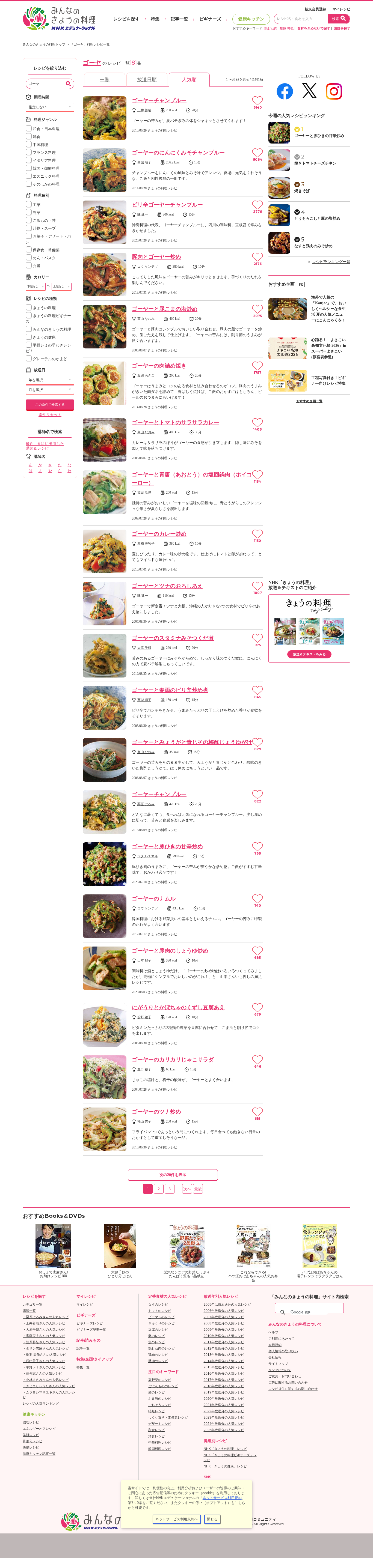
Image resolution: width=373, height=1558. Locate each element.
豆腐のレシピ (158, 1330)
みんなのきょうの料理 (51, 329)
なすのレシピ (158, 1304)
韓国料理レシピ (159, 1449)
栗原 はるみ (146, 804)
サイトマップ (278, 1364)
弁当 (36, 266)
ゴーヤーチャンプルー (159, 100)
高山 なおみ (146, 319)
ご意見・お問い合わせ (284, 1376)
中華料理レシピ (159, 1442)
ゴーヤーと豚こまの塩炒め (164, 309)
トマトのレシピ (159, 1311)
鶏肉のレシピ (158, 1355)
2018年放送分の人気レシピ (224, 1386)
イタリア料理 (44, 161)
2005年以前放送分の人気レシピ (227, 1304)
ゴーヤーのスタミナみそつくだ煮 (173, 638)
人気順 (189, 79)
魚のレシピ (156, 1342)
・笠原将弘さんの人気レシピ (44, 1342)
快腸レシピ (31, 1447)
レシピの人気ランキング (41, 1403)
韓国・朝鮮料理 (46, 168)
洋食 (36, 137)
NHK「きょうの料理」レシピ (225, 1449)
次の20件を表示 (172, 1175)
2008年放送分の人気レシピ (224, 1323)
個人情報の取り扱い (283, 1351)
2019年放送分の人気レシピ (224, 1392)
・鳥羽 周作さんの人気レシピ (44, 1355)
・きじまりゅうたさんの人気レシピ (49, 1386)
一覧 (104, 79)
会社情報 (275, 1357)
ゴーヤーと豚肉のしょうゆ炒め (170, 951)
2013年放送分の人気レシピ (224, 1355)
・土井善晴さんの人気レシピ (44, 1323)
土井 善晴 (144, 110)
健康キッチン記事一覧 (39, 1454)
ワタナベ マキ (147, 856)
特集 (155, 19)
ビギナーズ (210, 19)
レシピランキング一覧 (331, 262)
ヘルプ (273, 1332)
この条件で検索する (50, 405)
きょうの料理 (44, 308)
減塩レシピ (31, 1422)
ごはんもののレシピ (163, 1386)
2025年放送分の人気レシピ (224, 1430)
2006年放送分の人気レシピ (224, 1311)
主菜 (36, 205)
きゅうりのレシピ (161, 1323)
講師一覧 (29, 1311)
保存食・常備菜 (46, 250)
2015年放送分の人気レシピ (224, 1367)
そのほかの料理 (46, 184)
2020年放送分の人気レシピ (224, 1399)
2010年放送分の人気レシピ (224, 1336)
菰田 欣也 (144, 492)
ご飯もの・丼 (44, 221)
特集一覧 (83, 1367)
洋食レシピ (156, 1436)
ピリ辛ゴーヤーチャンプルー (167, 205)
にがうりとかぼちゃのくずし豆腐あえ (178, 1007)
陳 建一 (142, 214)
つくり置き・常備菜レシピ (168, 1417)
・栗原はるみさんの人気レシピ (46, 1317)
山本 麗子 (144, 960)
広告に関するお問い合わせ (288, 1382)
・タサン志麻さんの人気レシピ (46, 1348)
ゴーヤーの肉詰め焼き (159, 366)
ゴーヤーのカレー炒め (159, 534)
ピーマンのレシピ (161, 1317)
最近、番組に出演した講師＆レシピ (45, 446)
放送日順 (147, 79)
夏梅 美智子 (146, 543)
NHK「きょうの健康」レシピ (225, 1466)
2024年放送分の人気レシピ (224, 1424)
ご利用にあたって (281, 1339)
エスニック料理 (46, 176)
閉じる (212, 1519)
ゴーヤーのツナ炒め (156, 1112)
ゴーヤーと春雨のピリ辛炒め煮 (170, 690)
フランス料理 (44, 153)
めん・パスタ (44, 258)
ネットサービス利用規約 (222, 1498)
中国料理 (40, 145)
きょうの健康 (44, 337)
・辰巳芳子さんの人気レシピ (44, 1361)
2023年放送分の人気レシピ (224, 1417)
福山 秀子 (144, 1121)
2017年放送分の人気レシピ (224, 1380)
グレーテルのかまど (49, 359)
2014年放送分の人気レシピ (224, 1361)
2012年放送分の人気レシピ (224, 1348)
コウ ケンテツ (147, 266)
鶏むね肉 (270, 28)
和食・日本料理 (46, 129)
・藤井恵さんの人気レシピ (42, 1373)
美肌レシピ (31, 1435)
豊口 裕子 (144, 1069)
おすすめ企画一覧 (309, 401)
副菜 (36, 213)
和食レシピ (156, 1430)
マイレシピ (341, 9)
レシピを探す (126, 19)
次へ (187, 1189)
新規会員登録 (315, 9)
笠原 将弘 (287, 28)
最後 (198, 1189)
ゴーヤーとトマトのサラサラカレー (175, 422)
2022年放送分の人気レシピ (224, 1411)
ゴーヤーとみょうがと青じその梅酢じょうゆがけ (192, 742)
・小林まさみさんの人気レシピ (46, 1380)
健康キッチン (251, 19)
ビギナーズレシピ (89, 1323)
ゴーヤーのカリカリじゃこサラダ (173, 1059)
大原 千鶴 (144, 648)
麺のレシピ (156, 1392)
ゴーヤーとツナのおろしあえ (167, 586)
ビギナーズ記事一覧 (91, 1330)
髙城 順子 (144, 162)
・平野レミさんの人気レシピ (44, 1367)
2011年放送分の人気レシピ (224, 1342)
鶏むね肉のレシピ (161, 1348)
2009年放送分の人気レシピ (224, 1330)
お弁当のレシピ (159, 1399)
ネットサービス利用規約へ (176, 1519)
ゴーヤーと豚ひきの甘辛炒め (167, 846)
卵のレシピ (156, 1336)
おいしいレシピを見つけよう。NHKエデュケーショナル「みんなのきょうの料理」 (59, 18)
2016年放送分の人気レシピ (224, 1373)
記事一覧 (179, 19)
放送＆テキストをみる (309, 654)
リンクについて (279, 1370)
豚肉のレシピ (158, 1361)
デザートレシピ (159, 1424)
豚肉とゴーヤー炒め (156, 257)
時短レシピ (156, 1411)
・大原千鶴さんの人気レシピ (44, 1330)
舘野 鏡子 (144, 1017)
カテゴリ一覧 (32, 1304)
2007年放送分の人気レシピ (224, 1317)
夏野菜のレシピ (159, 1380)
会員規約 (275, 1345)
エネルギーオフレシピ (39, 1429)
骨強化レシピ (32, 1441)
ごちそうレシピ (159, 1405)
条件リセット (50, 415)
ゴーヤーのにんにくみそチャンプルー (178, 153)
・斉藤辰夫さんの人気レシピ (44, 1336)
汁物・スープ (44, 228)
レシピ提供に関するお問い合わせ (293, 1389)
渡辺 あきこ (146, 375)
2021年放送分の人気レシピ (224, 1405)
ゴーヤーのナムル (154, 899)
